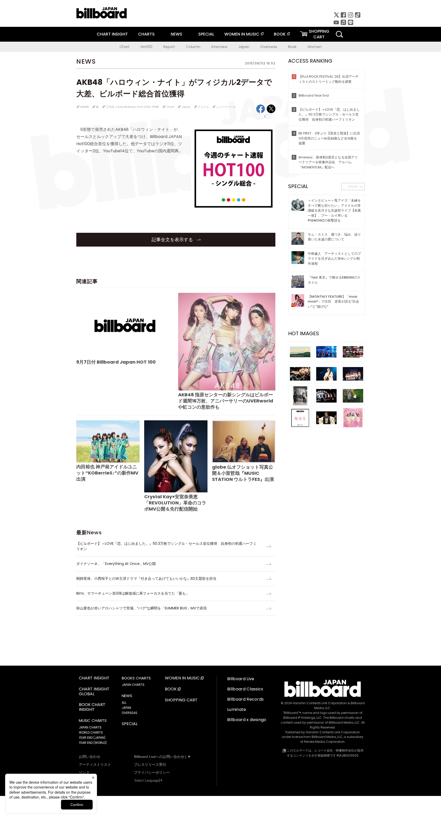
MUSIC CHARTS (93, 720)
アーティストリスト (95, 764)
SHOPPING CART (181, 700)
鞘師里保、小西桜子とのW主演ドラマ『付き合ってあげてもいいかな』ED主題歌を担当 (146, 578)
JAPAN (126, 707)
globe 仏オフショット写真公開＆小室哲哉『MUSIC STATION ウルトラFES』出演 (243, 473)
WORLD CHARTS (91, 732)
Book (292, 46)
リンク (84, 772)
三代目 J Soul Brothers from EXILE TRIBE (132, 107)
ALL (124, 702)
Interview (219, 46)
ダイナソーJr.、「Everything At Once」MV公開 (116, 563)
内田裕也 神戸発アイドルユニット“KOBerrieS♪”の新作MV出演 (107, 473)
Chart (124, 46)
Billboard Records (245, 699)
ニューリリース (226, 107)
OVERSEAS (129, 713)
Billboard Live (240, 679)
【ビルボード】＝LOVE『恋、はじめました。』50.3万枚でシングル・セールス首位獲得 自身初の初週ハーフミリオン (166, 546)
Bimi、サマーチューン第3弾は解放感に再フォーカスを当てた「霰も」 (132, 593)
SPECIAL (206, 34)
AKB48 (84, 107)
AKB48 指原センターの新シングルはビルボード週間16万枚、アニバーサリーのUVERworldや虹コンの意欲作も (225, 400)
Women (315, 46)
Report (169, 46)
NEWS (176, 34)
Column (193, 46)
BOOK (280, 34)
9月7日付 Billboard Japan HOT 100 (116, 362)
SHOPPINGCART (319, 34)
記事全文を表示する (173, 239)
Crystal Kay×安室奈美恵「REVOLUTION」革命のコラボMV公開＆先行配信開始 (175, 502)
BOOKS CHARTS (136, 678)
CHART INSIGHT (112, 34)
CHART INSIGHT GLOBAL (94, 692)
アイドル (203, 107)
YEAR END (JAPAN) (92, 737)
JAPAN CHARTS (90, 727)
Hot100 (146, 46)
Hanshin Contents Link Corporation (320, 703)
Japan (243, 46)
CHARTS (146, 34)
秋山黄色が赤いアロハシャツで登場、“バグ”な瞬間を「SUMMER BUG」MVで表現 (141, 608)
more (353, 186)
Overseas (268, 46)
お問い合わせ (89, 757)
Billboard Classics (245, 689)
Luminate (236, 709)
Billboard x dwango (246, 720)
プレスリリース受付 (150, 764)
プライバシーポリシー (152, 772)
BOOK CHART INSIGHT (92, 707)
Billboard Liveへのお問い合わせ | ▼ (162, 757)
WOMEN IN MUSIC (241, 34)
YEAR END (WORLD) (93, 742)
